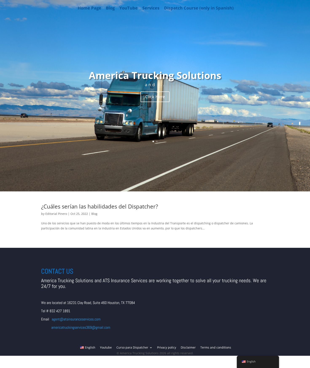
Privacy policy (166, 347)
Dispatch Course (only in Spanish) (199, 8)
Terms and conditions (215, 347)
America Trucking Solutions (155, 75)
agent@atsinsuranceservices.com (76, 319)
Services (150, 8)
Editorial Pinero (56, 214)
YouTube (128, 8)
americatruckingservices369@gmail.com (80, 327)
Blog (110, 8)
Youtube (106, 347)
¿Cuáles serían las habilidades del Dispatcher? (99, 206)
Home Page (89, 8)
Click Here (155, 96)
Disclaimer (188, 347)
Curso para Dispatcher (132, 347)
